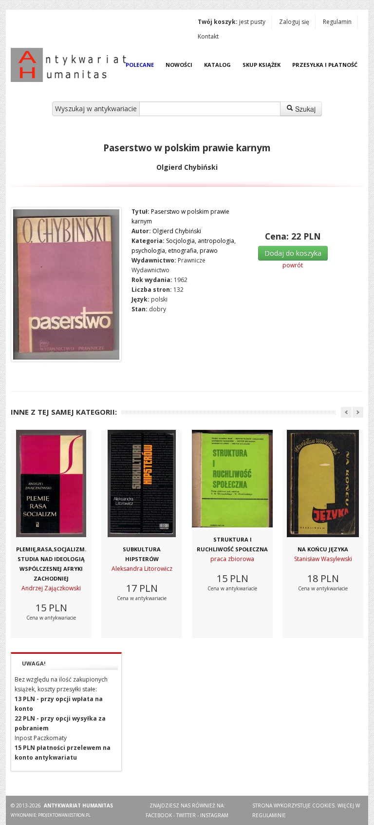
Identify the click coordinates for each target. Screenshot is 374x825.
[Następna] (358, 412)
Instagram (214, 815)
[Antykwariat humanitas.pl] (71, 65)
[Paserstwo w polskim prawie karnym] (66, 284)
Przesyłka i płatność (324, 64)
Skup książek (261, 64)
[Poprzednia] (346, 412)
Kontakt (208, 36)
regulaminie (269, 815)
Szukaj (304, 109)
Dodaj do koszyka (292, 253)
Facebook (159, 815)
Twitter (186, 815)
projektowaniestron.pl (64, 815)
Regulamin (337, 22)
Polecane (140, 64)
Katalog (217, 64)
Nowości (179, 64)
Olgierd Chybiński (176, 231)
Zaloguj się (294, 22)
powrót (292, 265)
